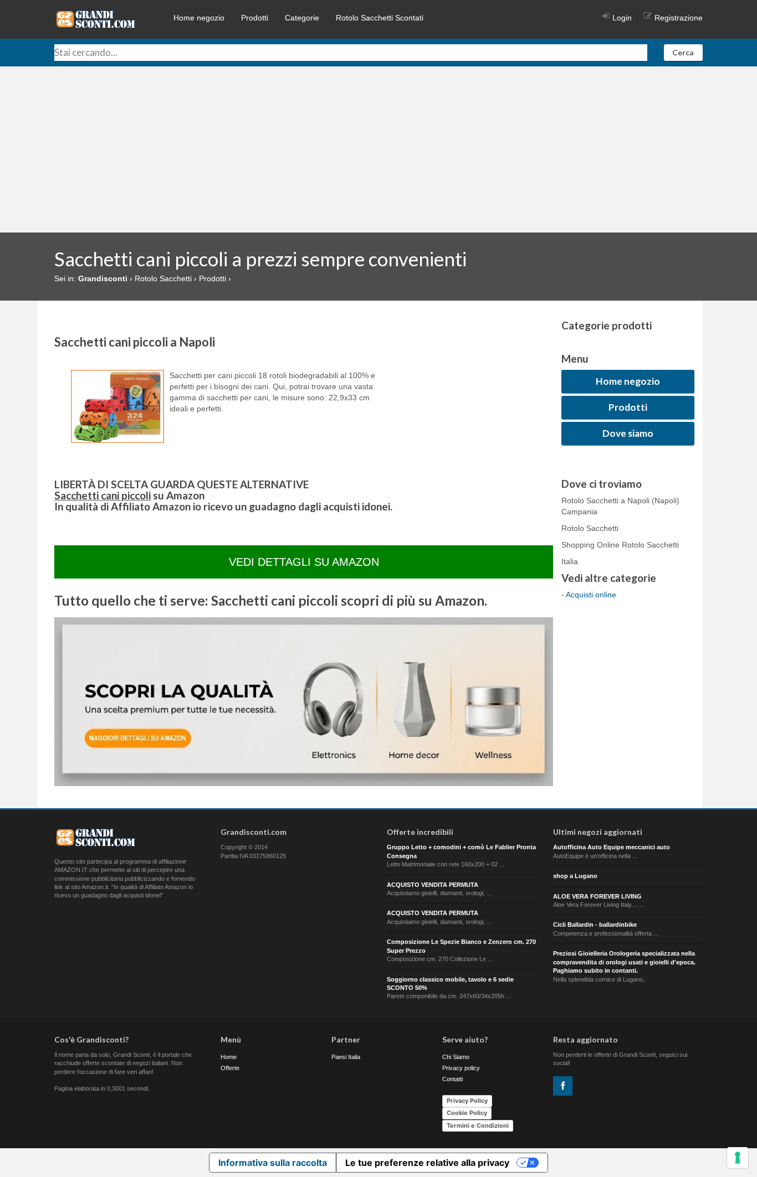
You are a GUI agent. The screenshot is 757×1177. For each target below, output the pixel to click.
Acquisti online (591, 594)
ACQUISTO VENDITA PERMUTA (432, 884)
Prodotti (254, 17)
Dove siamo (627, 433)
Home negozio (198, 17)
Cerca (683, 52)
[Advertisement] (378, 149)
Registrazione (678, 18)
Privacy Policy (467, 1100)
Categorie (302, 17)
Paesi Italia (345, 1057)
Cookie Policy (467, 1113)
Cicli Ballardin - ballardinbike (595, 924)
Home (229, 1057)
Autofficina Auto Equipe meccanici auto (611, 847)
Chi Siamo (455, 1057)
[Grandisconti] (95, 18)
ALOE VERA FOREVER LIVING (597, 896)
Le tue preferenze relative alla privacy (427, 1162)
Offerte (230, 1068)
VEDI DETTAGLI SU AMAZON (304, 562)
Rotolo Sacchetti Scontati (379, 17)
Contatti (452, 1079)
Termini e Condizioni (478, 1125)
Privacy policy (461, 1068)
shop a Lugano (575, 876)
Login (622, 18)
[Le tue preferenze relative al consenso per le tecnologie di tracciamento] (737, 1157)
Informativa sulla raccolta (272, 1162)
